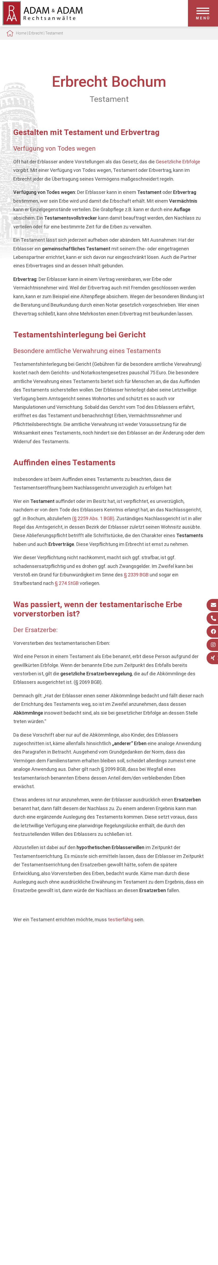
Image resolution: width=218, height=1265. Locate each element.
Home (21, 33)
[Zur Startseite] (42, 23)
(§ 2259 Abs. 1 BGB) (93, 518)
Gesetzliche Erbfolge (178, 161)
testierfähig (120, 919)
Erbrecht (36, 33)
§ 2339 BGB (136, 574)
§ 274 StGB (67, 583)
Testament (54, 33)
